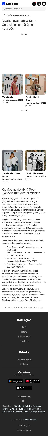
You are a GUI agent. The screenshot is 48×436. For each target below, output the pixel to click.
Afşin (13, 294)
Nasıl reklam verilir (24, 359)
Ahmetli (41, 294)
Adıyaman (33, 294)
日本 (34, 409)
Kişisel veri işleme (24, 430)
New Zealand (8, 411)
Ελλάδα (13, 409)
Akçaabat (6, 294)
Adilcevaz (15, 300)
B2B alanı (24, 364)
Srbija (26, 411)
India (29, 409)
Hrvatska (21, 409)
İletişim (24, 332)
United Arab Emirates (23, 406)
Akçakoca (6, 300)
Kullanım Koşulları (24, 425)
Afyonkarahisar (23, 297)
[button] (39, 4)
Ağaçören (24, 300)
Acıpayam (34, 297)
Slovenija (33, 411)
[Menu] (44, 4)
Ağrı (17, 294)
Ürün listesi (24, 341)
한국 (39, 409)
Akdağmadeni (35, 300)
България (37, 406)
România (18, 411)
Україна (41, 411)
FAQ (24, 327)
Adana (4, 297)
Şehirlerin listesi (24, 336)
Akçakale (24, 294)
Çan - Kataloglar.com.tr (19, 207)
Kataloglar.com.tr (31, 419)
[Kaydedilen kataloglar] (34, 4)
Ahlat (38, 291)
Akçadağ (12, 297)
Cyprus (5, 409)
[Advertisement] (24, 52)
